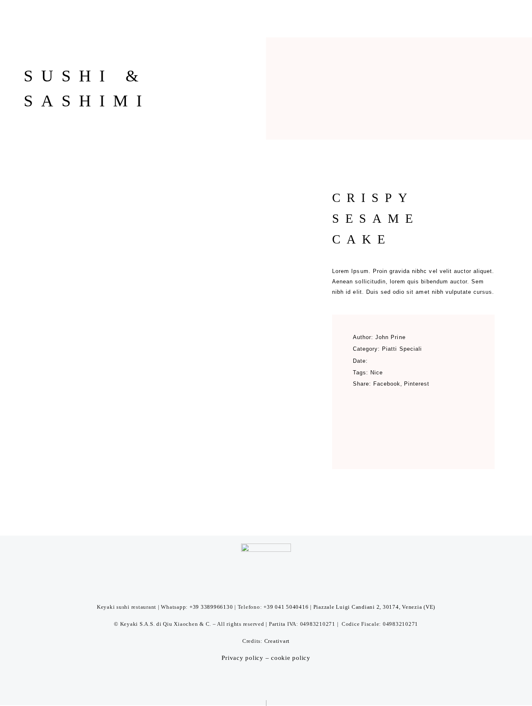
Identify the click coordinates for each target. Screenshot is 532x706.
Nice (376, 372)
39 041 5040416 (288, 607)
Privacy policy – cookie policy (266, 657)
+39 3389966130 (211, 607)
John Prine (390, 337)
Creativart (277, 641)
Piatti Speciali (402, 349)
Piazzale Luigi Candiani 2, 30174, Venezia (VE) (373, 607)
